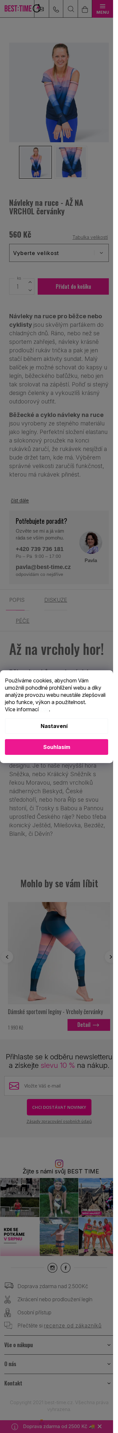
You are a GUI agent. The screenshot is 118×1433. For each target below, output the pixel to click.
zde (44, 709)
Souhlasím (56, 747)
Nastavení (54, 726)
